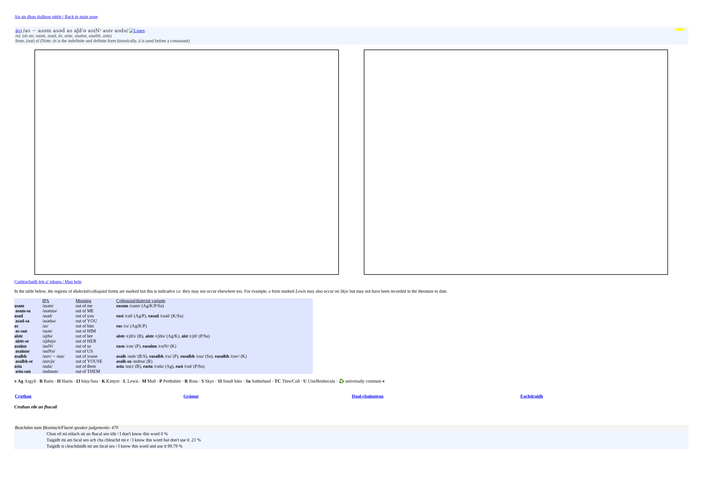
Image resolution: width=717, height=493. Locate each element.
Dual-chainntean (367, 396)
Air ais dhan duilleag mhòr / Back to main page (56, 16)
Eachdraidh (531, 396)
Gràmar (191, 396)
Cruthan (23, 396)
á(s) (18, 30)
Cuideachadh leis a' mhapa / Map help (48, 281)
